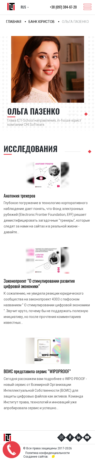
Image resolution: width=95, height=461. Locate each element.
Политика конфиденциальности (47, 453)
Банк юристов (41, 22)
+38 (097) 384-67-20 (63, 7)
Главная (13, 22)
